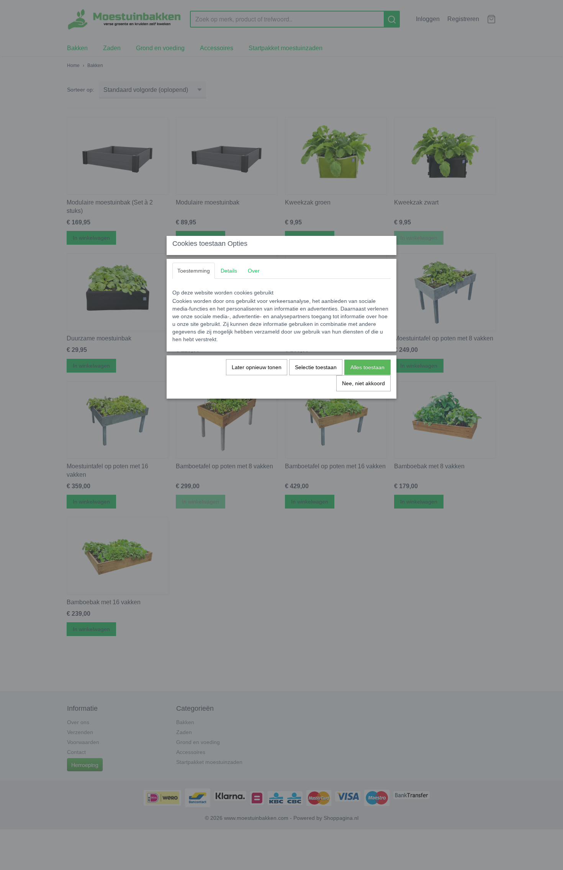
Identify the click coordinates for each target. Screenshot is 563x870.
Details (229, 271)
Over (254, 271)
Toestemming (193, 271)
